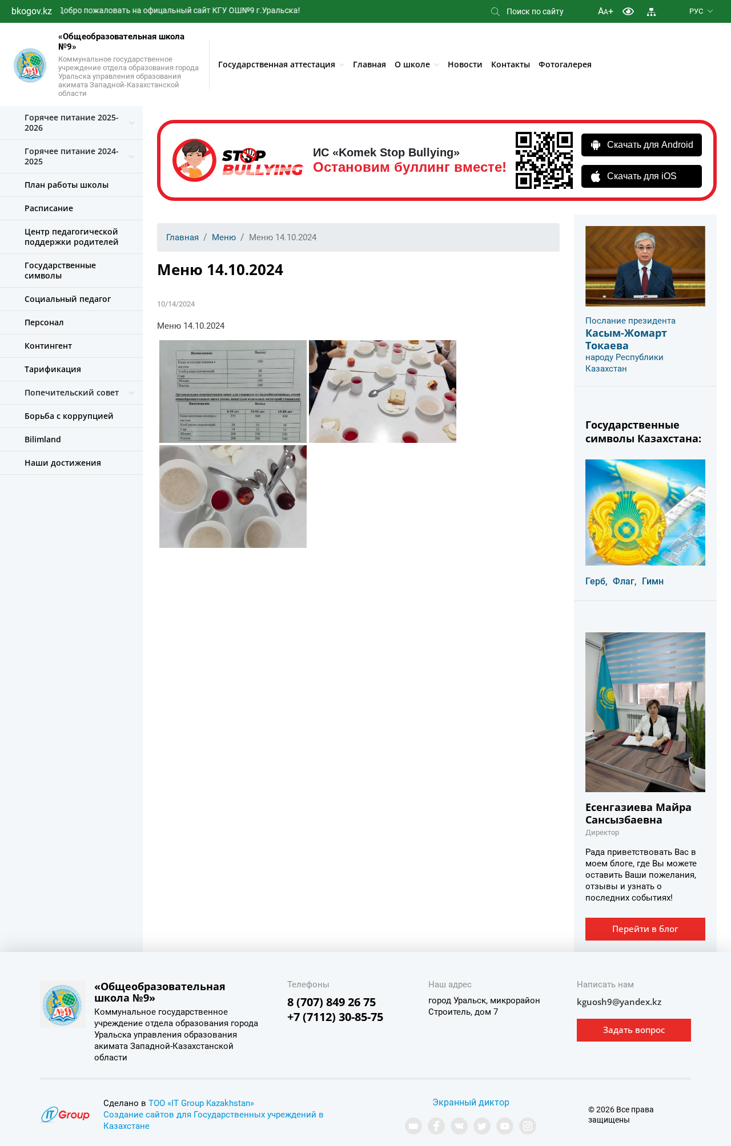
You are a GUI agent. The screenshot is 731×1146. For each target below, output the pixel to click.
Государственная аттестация (276, 64)
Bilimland (43, 439)
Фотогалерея (565, 64)
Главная (369, 64)
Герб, (596, 581)
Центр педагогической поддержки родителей (72, 236)
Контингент (48, 345)
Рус (696, 11)
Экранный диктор (470, 1102)
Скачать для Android (650, 145)
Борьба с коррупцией (69, 415)
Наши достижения (63, 462)
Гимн (653, 581)
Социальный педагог (68, 298)
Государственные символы (60, 270)
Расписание (49, 208)
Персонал (44, 322)
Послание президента (630, 321)
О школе (412, 64)
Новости (465, 64)
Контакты (510, 64)
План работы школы (67, 184)
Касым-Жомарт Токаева (626, 339)
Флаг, (625, 581)
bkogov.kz (31, 11)
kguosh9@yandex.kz (619, 1001)
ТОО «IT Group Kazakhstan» (201, 1103)
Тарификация (53, 369)
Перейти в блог (645, 928)
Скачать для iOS (642, 176)
